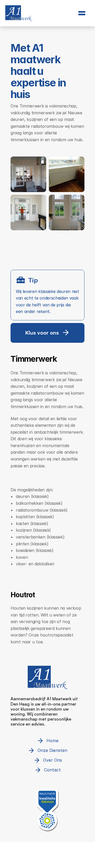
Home (47, 23)
